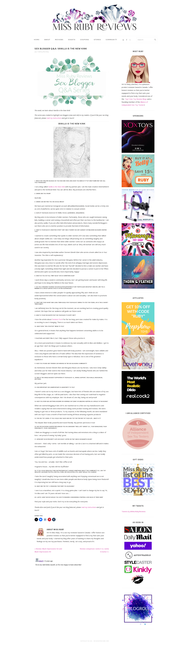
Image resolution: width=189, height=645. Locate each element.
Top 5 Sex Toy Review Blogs (136, 99)
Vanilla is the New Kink (56, 187)
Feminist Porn (57, 319)
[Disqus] (72, 584)
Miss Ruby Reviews (94, 17)
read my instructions (53, 118)
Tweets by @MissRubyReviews (134, 511)
